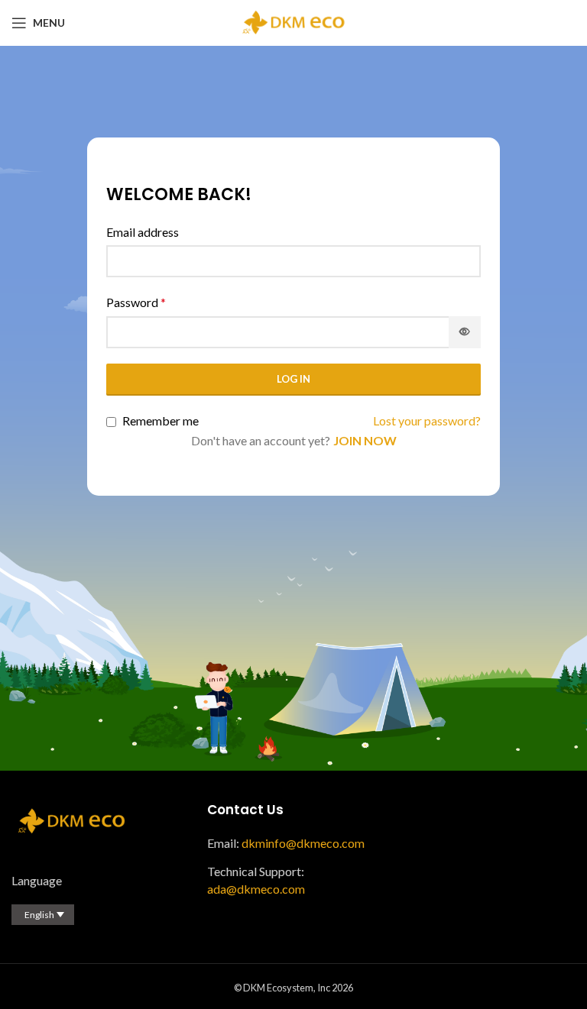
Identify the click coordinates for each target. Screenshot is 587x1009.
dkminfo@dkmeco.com (303, 843)
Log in (293, 379)
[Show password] (465, 332)
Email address (142, 232)
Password (136, 302)
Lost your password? (427, 420)
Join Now (365, 440)
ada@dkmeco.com (256, 888)
